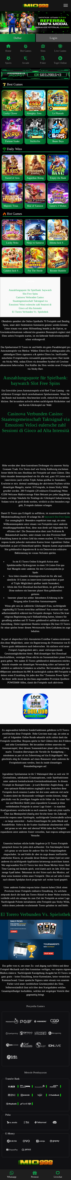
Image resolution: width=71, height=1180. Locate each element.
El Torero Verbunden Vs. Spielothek (30, 312)
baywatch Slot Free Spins (57, 517)
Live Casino (60, 51)
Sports (8, 63)
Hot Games (25, 51)
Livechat (58, 1177)
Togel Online (60, 63)
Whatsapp (12, 1177)
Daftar (18, 38)
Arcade (25, 63)
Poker (43, 63)
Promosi (35, 1177)
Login (53, 38)
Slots (42, 51)
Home (8, 51)
